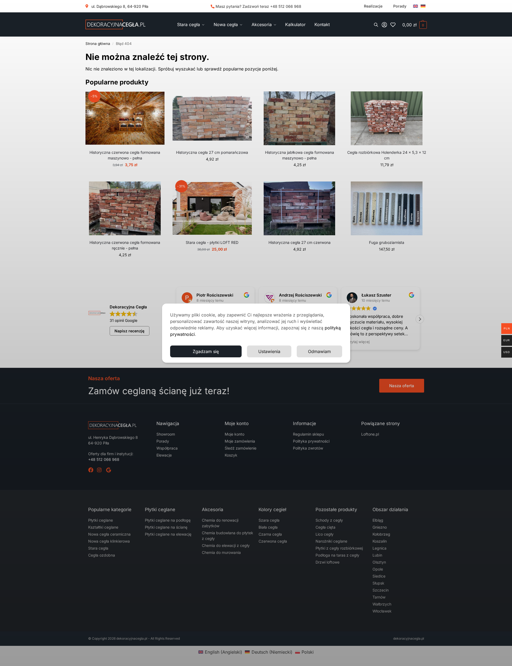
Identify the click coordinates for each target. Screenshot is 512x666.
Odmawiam (319, 351)
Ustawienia (269, 351)
